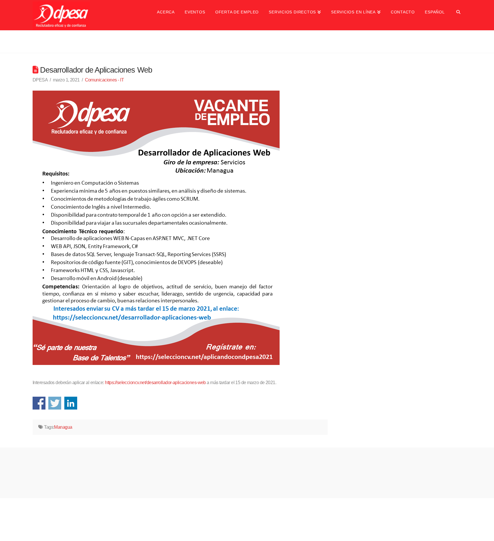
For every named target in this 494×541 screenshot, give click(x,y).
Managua (63, 427)
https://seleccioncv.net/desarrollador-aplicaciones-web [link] (155, 382)
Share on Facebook (39, 403)
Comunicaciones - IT (104, 79)
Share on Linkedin (70, 403)
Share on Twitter (54, 403)
